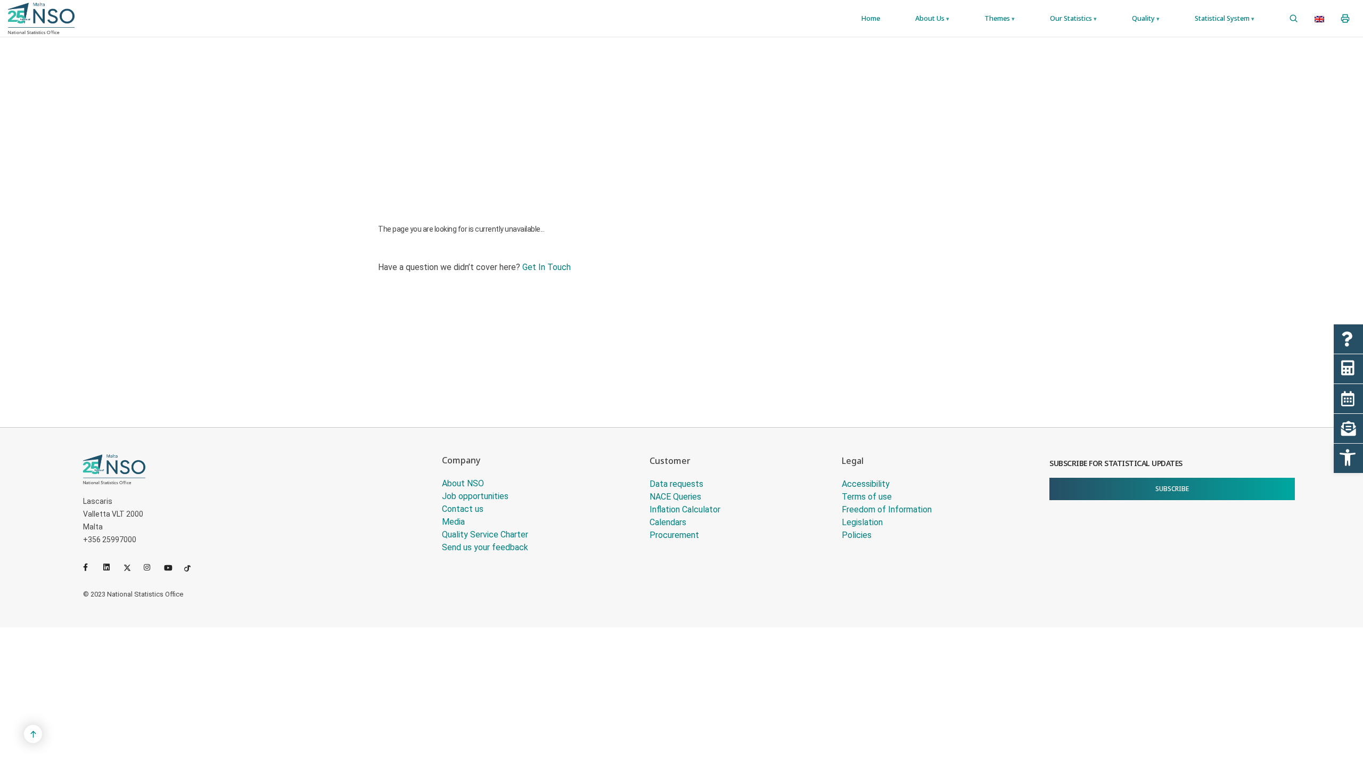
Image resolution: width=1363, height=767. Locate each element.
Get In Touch (546, 267)
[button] (1348, 458)
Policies (857, 535)
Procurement (674, 535)
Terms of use (867, 497)
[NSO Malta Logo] (41, 18)
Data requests (676, 484)
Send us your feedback (485, 547)
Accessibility (866, 484)
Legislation (862, 522)
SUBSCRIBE (1172, 488)
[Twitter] (131, 567)
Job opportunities (475, 496)
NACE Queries (675, 497)
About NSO (463, 483)
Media (453, 522)
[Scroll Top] (33, 734)
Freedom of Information (887, 509)
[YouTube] (172, 567)
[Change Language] (1319, 18)
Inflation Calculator (685, 509)
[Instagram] (152, 567)
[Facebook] (91, 567)
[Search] (1293, 18)
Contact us (462, 509)
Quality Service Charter (485, 534)
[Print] (1345, 18)
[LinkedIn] (111, 567)
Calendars (668, 522)
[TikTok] (192, 567)
